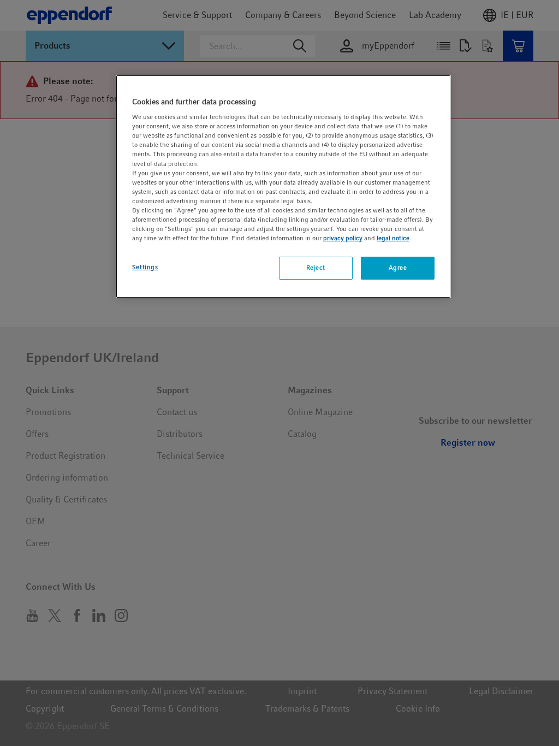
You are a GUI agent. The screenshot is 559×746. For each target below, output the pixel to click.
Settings (145, 267)
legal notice (393, 238)
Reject (315, 267)
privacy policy (342, 238)
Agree (398, 267)
